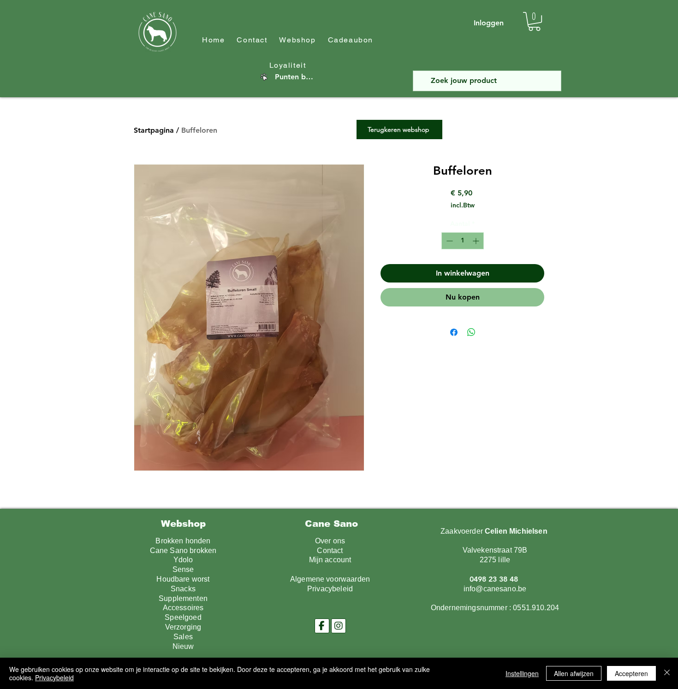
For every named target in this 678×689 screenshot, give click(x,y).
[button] (534, 21)
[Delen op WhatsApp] (471, 332)
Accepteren (631, 673)
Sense (183, 569)
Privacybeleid (54, 677)
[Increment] (476, 241)
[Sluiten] (666, 673)
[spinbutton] (462, 241)
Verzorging (183, 627)
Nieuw (183, 646)
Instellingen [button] (522, 673)
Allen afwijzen (574, 673)
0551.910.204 (536, 608)
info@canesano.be (495, 589)
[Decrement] (448, 241)
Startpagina (154, 130)
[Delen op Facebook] (453, 332)
